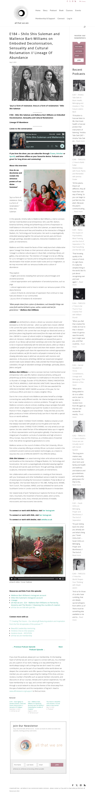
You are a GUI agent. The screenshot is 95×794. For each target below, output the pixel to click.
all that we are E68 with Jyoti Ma (23, 607)
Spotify (12, 156)
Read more (80, 141)
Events (78, 11)
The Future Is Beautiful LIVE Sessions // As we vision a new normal (53, 703)
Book (61, 11)
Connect (61, 19)
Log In (69, 19)
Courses (69, 11)
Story (45, 11)
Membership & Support (45, 19)
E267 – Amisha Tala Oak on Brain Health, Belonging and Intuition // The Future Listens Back (78, 103)
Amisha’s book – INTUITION (21, 633)
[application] (37, 553)
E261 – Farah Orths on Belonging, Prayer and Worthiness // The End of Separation (77, 511)
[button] (37, 552)
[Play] (12, 579)
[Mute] (60, 579)
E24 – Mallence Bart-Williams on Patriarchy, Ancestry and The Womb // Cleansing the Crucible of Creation (36, 705)
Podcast (53, 11)
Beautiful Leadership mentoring (23, 628)
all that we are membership (21, 635)
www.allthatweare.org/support (20, 691)
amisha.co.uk (46, 519)
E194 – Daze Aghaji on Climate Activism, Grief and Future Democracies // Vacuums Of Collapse (17, 704)
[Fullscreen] (63, 579)
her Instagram (49, 510)
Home (37, 11)
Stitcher (59, 153)
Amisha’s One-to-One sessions (22, 631)
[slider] (36, 578)
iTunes (52, 153)
